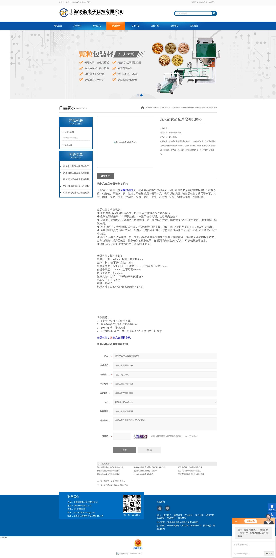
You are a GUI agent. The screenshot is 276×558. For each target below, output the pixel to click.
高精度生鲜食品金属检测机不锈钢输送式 (149, 467)
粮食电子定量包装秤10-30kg (114, 481)
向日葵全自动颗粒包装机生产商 (116, 485)
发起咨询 (268, 554)
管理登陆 (182, 518)
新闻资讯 (97, 26)
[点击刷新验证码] (141, 436)
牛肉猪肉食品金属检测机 (143, 474)
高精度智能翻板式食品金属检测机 (191, 474)
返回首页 (194, 2)
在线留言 (203, 2)
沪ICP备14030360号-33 (191, 526)
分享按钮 (3, 537)
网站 (159, 515)
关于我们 (77, 26)
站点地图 (194, 522)
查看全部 (68, 145)
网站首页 (58, 26)
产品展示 (116, 26)
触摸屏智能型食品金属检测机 (108, 471)
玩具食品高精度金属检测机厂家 (190, 467)
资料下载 (155, 26)
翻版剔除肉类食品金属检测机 (108, 474)
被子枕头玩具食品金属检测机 (189, 471)
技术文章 (136, 26)
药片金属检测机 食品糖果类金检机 (110, 467)
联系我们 (212, 2)
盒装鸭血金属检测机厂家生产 (145, 471)
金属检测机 (176, 108)
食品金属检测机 (71, 138)
